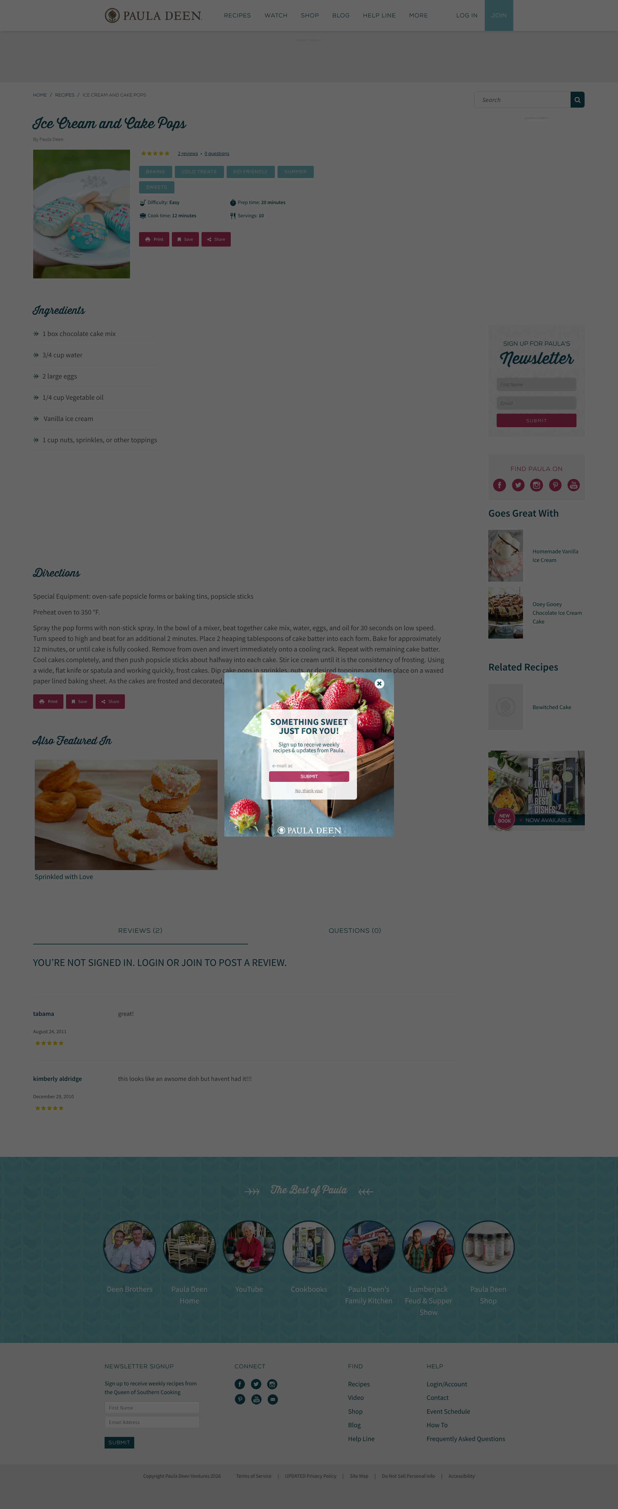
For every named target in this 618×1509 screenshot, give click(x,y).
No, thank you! (309, 790)
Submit (309, 776)
